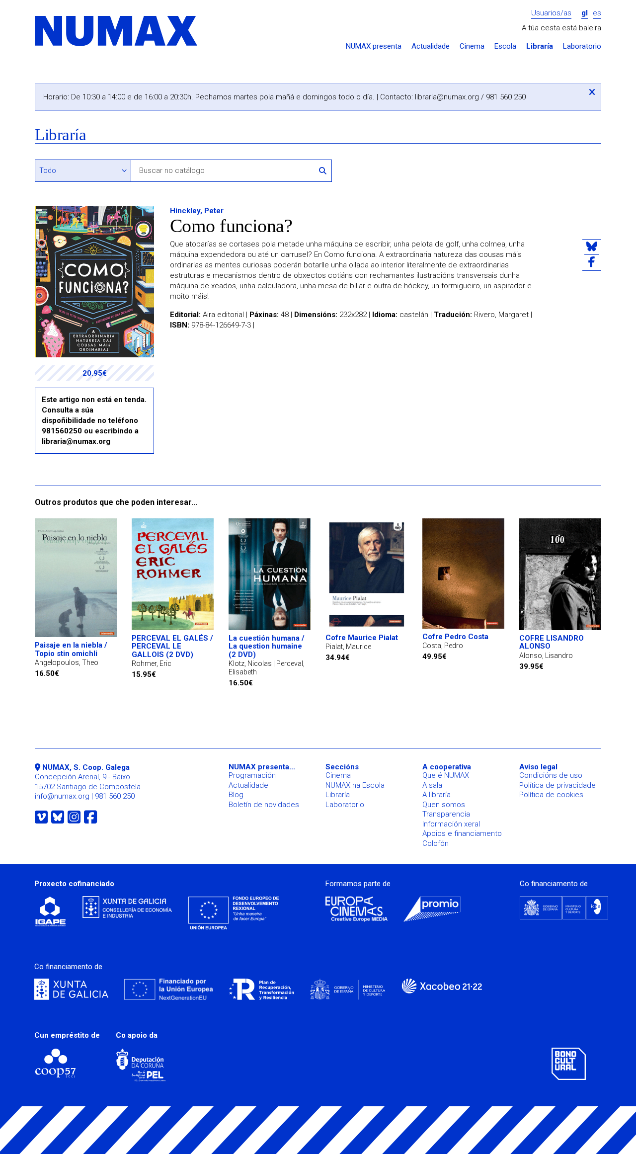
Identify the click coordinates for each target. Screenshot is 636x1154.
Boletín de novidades (264, 804)
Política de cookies (551, 794)
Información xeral (451, 824)
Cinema (472, 46)
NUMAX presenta (373, 46)
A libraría (436, 794)
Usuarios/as (551, 13)
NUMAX (117, 31)
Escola (505, 46)
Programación (252, 775)
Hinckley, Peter (197, 210)
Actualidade (430, 46)
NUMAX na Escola (355, 785)
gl (584, 13)
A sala (432, 785)
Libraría (539, 46)
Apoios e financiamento (462, 833)
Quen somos (443, 804)
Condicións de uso (550, 775)
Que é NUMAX (445, 775)
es (597, 13)
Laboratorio (582, 46)
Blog (236, 794)
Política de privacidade (557, 785)
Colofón (435, 843)
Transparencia (446, 814)
